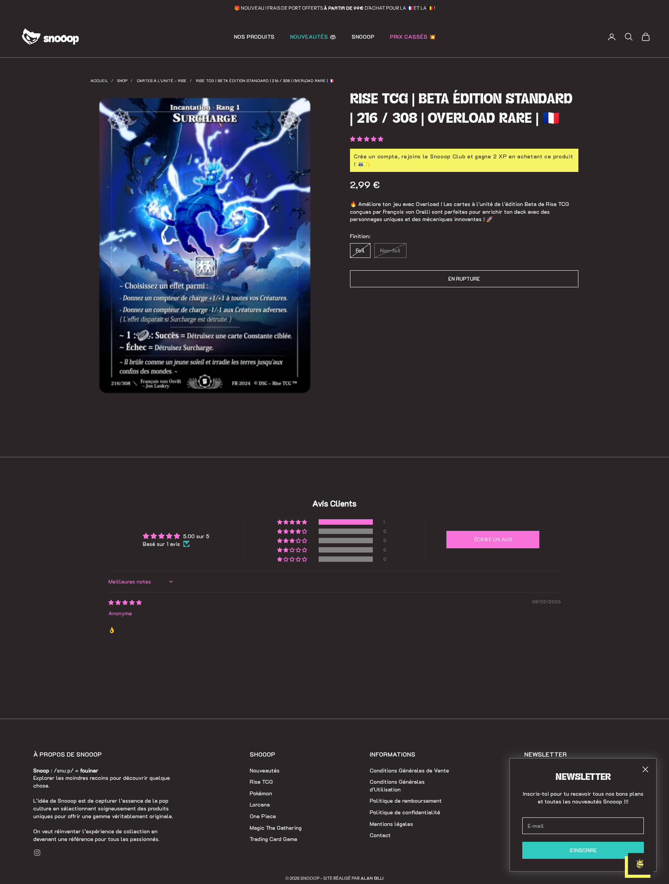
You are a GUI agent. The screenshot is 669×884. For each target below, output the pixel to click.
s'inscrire (583, 850)
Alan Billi (372, 878)
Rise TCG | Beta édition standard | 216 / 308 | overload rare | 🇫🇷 (265, 80)
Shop (122, 80)
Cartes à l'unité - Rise (162, 80)
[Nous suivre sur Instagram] (37, 853)
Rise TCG (261, 781)
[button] (366, 138)
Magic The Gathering (276, 827)
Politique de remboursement (406, 800)
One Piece (263, 816)
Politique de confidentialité (405, 812)
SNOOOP (363, 36)
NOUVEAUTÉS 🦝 (313, 36)
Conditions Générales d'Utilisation (397, 785)
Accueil (99, 80)
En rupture (464, 279)
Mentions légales (391, 823)
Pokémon (261, 793)
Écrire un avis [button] (493, 539)
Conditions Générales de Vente (409, 770)
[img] (125, 602)
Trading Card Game (273, 839)
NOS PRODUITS (254, 36)
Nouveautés (265, 770)
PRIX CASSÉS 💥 (413, 36)
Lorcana (260, 804)
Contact (380, 835)
